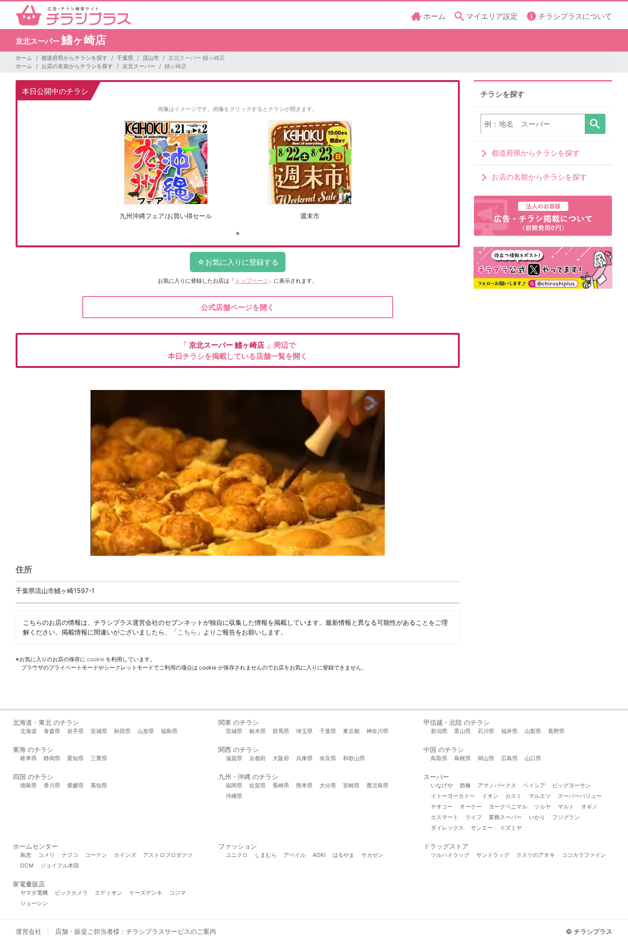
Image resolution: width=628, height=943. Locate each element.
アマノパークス (497, 785)
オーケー (471, 806)
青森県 (52, 731)
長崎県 (281, 785)
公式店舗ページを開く (237, 307)
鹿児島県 (377, 785)
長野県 (556, 731)
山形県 (145, 731)
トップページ (251, 280)
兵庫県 (304, 758)
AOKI (319, 854)
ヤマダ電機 (34, 892)
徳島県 (28, 785)
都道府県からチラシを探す (74, 57)
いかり (537, 817)
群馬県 (281, 731)
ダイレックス (447, 827)
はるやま (343, 854)
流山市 (151, 57)
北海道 (28, 731)
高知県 (99, 785)
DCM (27, 865)
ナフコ (70, 854)
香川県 (52, 785)
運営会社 (28, 931)
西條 (465, 785)
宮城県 (99, 731)
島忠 (25, 854)
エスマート (444, 817)
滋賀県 (234, 758)
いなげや (442, 785)
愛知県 (75, 758)
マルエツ (540, 795)
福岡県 (234, 785)
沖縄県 (234, 795)
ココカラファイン (584, 854)
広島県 (509, 758)
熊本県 (304, 785)
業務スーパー (505, 817)
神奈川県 (377, 731)
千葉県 (125, 57)
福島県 (169, 731)
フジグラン (566, 817)
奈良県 (328, 758)
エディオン (108, 892)
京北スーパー (138, 66)
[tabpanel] (166, 174)
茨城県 (234, 731)
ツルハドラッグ (450, 854)
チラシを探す (595, 124)
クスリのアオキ (535, 854)
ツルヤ (542, 806)
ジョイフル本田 (59, 865)
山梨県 (533, 731)
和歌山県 (354, 758)
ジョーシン (34, 903)
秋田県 (122, 731)
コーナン (96, 854)
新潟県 (439, 731)
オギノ (589, 806)
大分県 (328, 785)
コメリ (46, 854)
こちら (187, 632)
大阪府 (281, 758)
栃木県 (257, 731)
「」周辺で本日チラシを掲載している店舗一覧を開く (238, 350)
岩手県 (75, 731)
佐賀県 (257, 785)
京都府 (257, 758)
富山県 (462, 731)
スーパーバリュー (580, 795)
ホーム (24, 57)
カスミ (513, 795)
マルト (566, 806)
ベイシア (534, 785)
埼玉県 (304, 731)
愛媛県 (75, 785)
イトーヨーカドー (453, 795)
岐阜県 (28, 758)
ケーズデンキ (145, 892)
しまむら (266, 854)
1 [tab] (237, 234)
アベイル (295, 854)
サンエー (482, 827)
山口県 (533, 758)
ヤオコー (442, 806)
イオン (490, 795)
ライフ (473, 817)
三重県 (99, 758)
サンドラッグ (492, 854)
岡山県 (486, 758)
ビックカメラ (71, 892)
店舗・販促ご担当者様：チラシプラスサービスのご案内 (135, 931)
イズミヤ (511, 827)
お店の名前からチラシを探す (77, 66)
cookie (95, 659)
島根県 (462, 758)
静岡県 (52, 758)
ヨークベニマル (508, 806)
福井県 (509, 731)
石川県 (486, 731)
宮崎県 (351, 785)
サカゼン (372, 854)
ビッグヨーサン (571, 785)
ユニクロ (237, 854)
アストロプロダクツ (168, 854)
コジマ (177, 892)
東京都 (351, 731)
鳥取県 (439, 758)
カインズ (125, 854)
